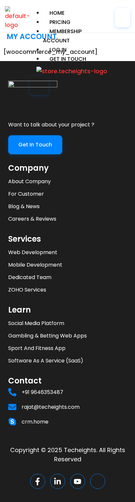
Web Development (32, 252)
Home (57, 13)
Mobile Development (35, 265)
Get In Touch (67, 59)
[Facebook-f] (37, 481)
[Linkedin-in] (57, 481)
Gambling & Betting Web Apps (47, 335)
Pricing (59, 22)
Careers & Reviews (32, 219)
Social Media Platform (36, 323)
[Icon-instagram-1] (97, 481)
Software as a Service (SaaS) (45, 360)
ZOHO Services (27, 290)
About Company (29, 181)
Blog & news (24, 206)
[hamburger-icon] (122, 17)
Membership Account (62, 36)
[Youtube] (77, 481)
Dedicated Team (29, 277)
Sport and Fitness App (37, 348)
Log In (58, 50)
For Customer (26, 194)
